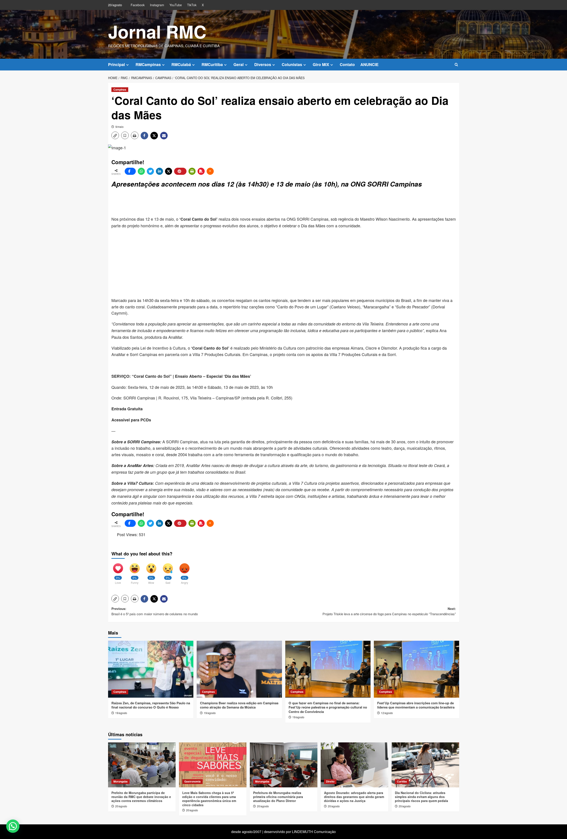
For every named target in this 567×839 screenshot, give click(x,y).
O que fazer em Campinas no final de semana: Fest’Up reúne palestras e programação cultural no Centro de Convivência (328, 707)
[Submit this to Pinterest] (180, 171)
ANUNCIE (369, 64)
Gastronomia (192, 781)
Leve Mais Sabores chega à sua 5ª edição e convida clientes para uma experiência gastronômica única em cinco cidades (209, 798)
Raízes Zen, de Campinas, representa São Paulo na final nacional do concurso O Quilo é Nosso (150, 705)
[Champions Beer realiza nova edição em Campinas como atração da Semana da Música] (239, 669)
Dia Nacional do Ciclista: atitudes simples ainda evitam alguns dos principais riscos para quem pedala (421, 796)
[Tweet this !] (150, 171)
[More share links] (210, 171)
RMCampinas (148, 64)
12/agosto (387, 713)
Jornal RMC (157, 31)
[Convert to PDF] (201, 171)
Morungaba (120, 781)
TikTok (191, 5)
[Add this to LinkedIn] (159, 171)
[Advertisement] (218, 202)
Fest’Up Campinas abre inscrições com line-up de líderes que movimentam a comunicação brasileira (415, 705)
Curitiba (402, 781)
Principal (116, 64)
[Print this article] (192, 171)
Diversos (262, 64)
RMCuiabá (181, 64)
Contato (347, 64)
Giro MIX (321, 64)
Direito (330, 781)
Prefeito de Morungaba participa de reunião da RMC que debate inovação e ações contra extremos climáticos (141, 796)
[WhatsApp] (141, 171)
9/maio (119, 126)
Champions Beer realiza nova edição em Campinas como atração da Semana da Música (239, 705)
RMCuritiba (212, 64)
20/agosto (121, 806)
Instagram (157, 5)
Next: (389, 611)
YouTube (175, 5)
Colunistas (292, 64)
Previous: (154, 611)
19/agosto (121, 713)
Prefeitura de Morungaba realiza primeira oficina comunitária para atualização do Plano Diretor (278, 796)
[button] (456, 64)
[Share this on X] (168, 171)
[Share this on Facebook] (130, 171)
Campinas (119, 89)
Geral (238, 64)
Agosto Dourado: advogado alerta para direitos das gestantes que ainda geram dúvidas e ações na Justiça (354, 796)
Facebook (138, 5)
